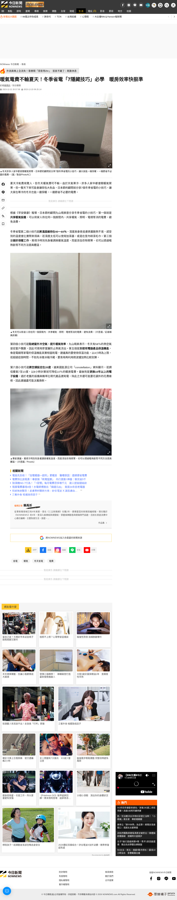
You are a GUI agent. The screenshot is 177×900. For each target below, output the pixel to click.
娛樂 (45, 11)
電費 (51, 560)
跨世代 (47, 16)
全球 (63, 11)
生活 (81, 11)
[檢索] (166, 5)
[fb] (122, 5)
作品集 (101, 523)
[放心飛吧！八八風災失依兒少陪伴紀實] (35, 4)
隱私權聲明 (64, 880)
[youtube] (141, 5)
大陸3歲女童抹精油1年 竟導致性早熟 (92, 675)
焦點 (10, 11)
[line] (135, 5)
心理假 (85, 16)
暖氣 (26, 560)
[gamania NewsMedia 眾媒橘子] (161, 894)
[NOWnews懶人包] (154, 5)
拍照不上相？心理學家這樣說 (54, 637)
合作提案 (109, 880)
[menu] (3, 11)
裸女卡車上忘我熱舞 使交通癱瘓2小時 (17, 759)
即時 (19, 11)
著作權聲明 (64, 884)
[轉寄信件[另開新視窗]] (3, 200)
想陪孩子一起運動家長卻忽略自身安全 (21, 845)
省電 (15, 560)
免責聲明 (63, 876)
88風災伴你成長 (30, 16)
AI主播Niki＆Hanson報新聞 (108, 16)
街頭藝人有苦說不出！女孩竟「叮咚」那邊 (23, 724)
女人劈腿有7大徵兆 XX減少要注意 (55, 759)
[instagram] (129, 5)
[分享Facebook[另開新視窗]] (3, 184)
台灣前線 (71, 16)
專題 (36, 11)
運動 (54, 11)
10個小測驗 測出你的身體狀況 (92, 795)
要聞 (27, 11)
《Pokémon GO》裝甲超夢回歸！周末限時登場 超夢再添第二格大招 (55, 796)
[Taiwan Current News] (147, 5)
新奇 (24, 64)
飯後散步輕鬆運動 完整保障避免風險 (92, 759)
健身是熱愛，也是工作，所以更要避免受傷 (17, 796)
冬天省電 (38, 560)
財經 (72, 11)
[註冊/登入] (173, 5)
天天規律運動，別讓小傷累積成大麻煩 (17, 675)
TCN (59, 16)
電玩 (90, 11)
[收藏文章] (3, 224)
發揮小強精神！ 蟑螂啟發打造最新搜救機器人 (55, 675)
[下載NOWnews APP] (160, 5)
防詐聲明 (63, 872)
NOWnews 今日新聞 (9, 64)
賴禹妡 (7, 85)
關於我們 (109, 876)
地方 (120, 11)
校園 (129, 11)
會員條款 (109, 872)
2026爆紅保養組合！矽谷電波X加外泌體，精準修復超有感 (83, 846)
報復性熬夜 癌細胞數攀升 (89, 637)
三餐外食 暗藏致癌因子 (69, 724)
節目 (111, 11)
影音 (102, 11)
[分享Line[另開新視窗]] (3, 192)
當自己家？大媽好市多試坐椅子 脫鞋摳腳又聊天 (18, 638)
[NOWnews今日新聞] (11, 4)
